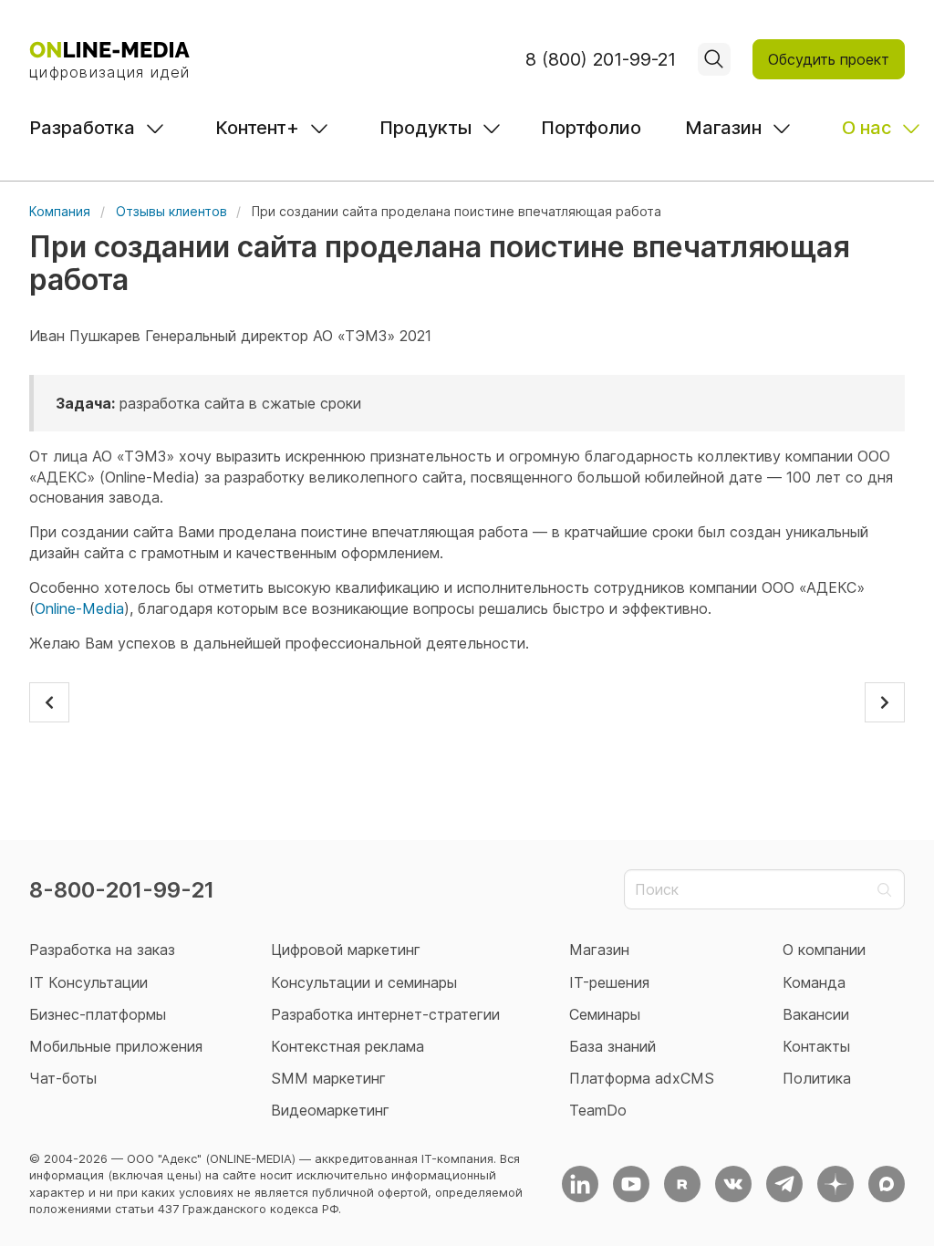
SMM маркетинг (328, 1078)
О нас (866, 128)
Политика (817, 1078)
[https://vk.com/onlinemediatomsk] (733, 1184)
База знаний (612, 1046)
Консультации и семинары (364, 982)
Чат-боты (63, 1078)
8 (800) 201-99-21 (600, 59)
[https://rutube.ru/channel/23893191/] (682, 1184)
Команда (814, 982)
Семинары (604, 1014)
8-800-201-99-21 (121, 890)
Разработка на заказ (102, 949)
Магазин (723, 128)
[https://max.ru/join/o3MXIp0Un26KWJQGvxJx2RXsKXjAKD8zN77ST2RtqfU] (886, 1184)
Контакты (816, 1046)
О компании (824, 949)
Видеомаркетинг (330, 1110)
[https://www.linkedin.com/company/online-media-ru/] (580, 1184)
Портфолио (591, 128)
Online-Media (79, 608)
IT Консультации (88, 982)
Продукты (425, 128)
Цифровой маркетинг (345, 949)
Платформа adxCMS (641, 1078)
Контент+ (257, 128)
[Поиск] (714, 59)
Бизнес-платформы (97, 1014)
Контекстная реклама (347, 1046)
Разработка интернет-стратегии (385, 1014)
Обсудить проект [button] (828, 59)
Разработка (82, 128)
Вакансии (816, 1014)
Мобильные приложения (115, 1046)
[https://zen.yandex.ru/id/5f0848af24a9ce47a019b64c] (835, 1184)
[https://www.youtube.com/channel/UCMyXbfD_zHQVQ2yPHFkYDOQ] (631, 1184)
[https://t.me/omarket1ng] (784, 1184)
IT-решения (609, 982)
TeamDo (598, 1110)
